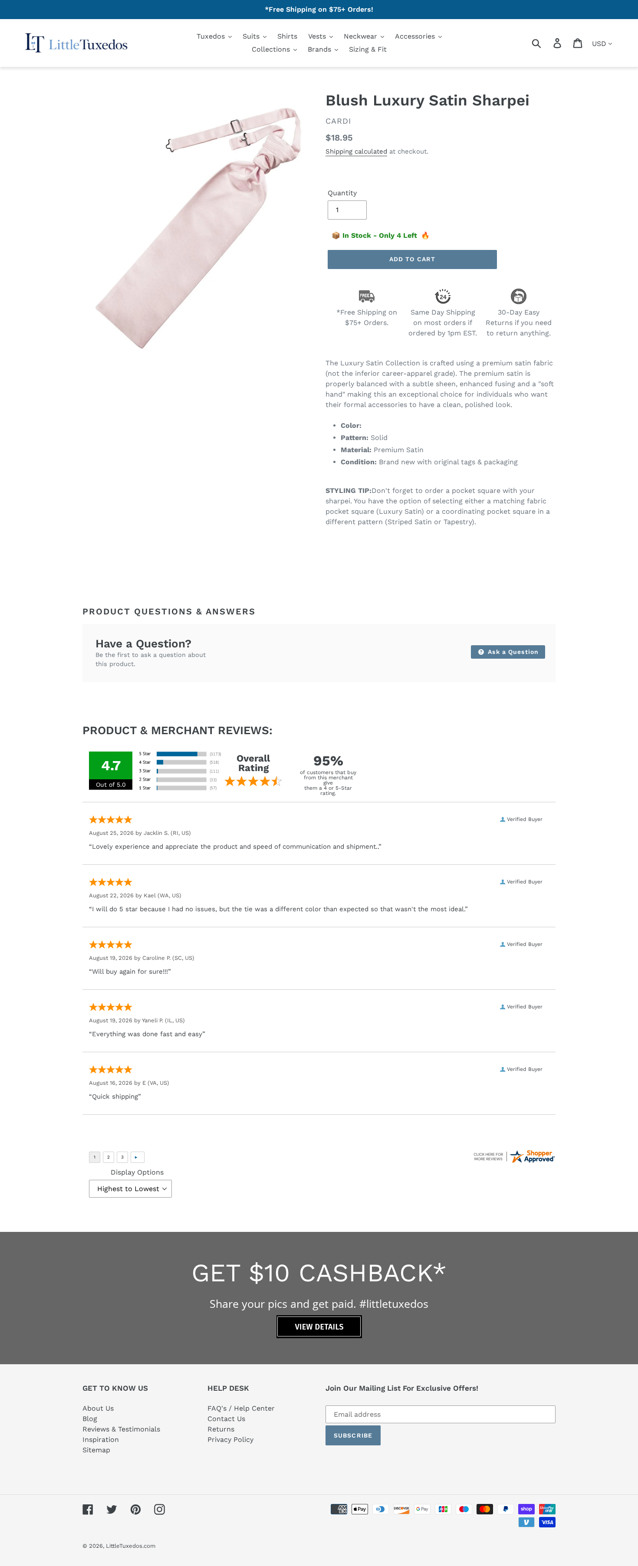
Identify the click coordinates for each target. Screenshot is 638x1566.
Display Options (137, 1172)
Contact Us (226, 1419)
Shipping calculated (356, 151)
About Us (98, 1408)
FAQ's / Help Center (241, 1408)
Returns (220, 1429)
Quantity (342, 193)
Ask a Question (512, 651)
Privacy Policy (230, 1439)
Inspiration (100, 1439)
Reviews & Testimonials (121, 1429)
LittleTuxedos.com (130, 1546)
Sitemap (96, 1450)
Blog (89, 1419)
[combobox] (547, 43)
